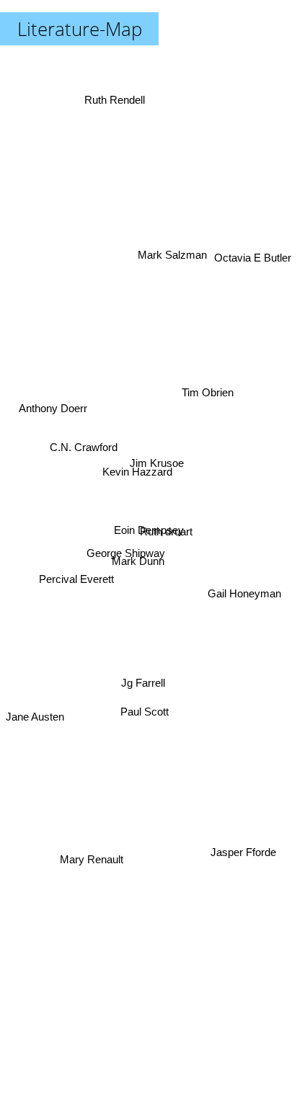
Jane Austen (35, 733)
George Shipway (126, 562)
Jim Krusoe (158, 459)
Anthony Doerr (53, 402)
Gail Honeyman (244, 587)
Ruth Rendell (114, 98)
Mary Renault (96, 882)
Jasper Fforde (239, 871)
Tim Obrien (208, 381)
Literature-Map (79, 29)
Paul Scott (144, 709)
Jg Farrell (142, 680)
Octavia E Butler (252, 252)
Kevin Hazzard (138, 471)
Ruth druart (165, 528)
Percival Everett (77, 581)
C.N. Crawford (83, 446)
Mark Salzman (173, 254)
